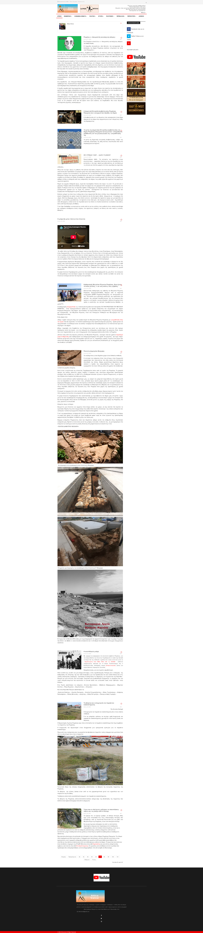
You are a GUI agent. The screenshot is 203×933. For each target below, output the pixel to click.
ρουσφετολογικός (111, 665)
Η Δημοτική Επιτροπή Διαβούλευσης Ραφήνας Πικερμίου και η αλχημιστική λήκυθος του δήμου (100, 112)
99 (108, 857)
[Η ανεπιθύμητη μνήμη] (69, 659)
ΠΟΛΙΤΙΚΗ (92, 16)
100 (113, 857)
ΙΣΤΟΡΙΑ (100, 16)
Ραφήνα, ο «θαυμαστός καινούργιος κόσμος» (100, 37)
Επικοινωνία (81, 1)
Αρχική (59, 16)
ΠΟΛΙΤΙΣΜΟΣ (109, 16)
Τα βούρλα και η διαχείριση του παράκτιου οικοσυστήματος (99, 704)
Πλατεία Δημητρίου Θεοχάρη (94, 351)
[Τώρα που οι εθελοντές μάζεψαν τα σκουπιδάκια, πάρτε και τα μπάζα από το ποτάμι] (69, 819)
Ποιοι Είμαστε (73, 1)
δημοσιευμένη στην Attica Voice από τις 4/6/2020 (100, 661)
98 (104, 857)
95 (92, 857)
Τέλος (94, 859)
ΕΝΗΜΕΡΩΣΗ (67, 16)
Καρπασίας (96, 844)
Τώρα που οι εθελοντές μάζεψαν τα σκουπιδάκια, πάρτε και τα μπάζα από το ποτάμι (101, 810)
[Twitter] (101, 918)
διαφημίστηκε (71, 307)
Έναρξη (64, 857)
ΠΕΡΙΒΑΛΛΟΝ (120, 16)
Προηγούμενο (72, 857)
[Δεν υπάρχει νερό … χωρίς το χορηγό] (69, 159)
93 (83, 857)
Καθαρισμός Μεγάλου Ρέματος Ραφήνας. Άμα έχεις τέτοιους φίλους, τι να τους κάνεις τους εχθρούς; (102, 285)
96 (96, 857)
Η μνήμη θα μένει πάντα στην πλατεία (71, 219)
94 (87, 857)
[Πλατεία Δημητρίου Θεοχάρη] (69, 358)
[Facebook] (101, 915)
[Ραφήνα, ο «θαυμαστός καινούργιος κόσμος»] (69, 43)
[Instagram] (129, 43)
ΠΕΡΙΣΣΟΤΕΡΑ (131, 16)
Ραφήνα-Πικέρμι (62, 38)
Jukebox (141, 16)
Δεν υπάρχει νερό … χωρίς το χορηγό (97, 155)
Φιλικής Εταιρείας (82, 846)
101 (118, 857)
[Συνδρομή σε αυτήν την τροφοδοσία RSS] (121, 23)
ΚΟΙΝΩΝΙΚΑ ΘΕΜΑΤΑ (80, 16)
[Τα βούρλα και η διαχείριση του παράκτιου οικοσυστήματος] (69, 711)
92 (79, 857)
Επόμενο (87, 859)
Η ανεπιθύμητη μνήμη (91, 651)
